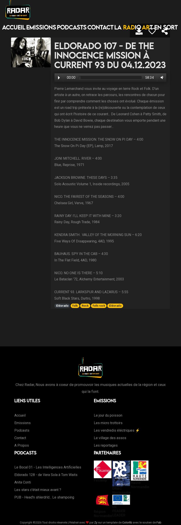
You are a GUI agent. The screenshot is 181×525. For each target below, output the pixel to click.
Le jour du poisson (108, 415)
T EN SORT (160, 27)
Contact (100, 27)
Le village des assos (110, 438)
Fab (158, 522)
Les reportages (106, 445)
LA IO (127, 27)
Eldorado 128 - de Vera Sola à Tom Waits (45, 475)
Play (59, 77)
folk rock (99, 305)
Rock (85, 305)
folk (75, 305)
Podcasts (72, 27)
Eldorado (62, 305)
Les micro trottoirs (108, 423)
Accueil (13, 27)
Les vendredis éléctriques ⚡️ (117, 430)
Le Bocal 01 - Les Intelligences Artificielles (47, 467)
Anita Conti (22, 482)
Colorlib (127, 522)
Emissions (41, 27)
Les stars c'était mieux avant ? (37, 490)
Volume (161, 77)
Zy (95, 522)
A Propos (21, 445)
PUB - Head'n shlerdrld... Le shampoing (44, 497)
